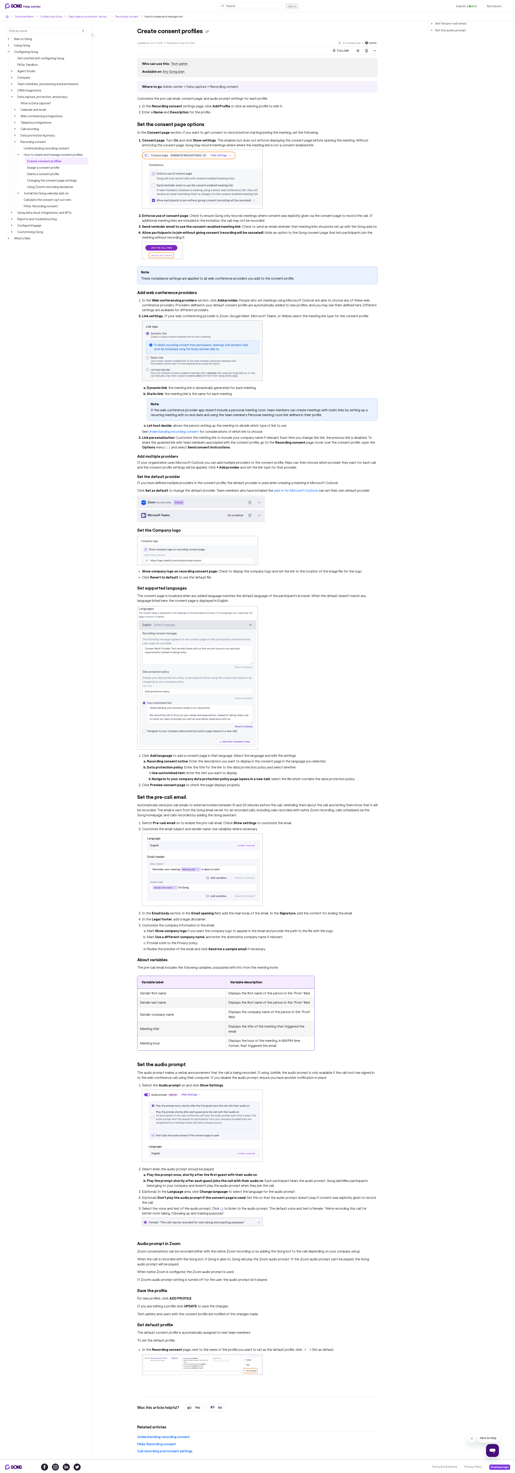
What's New (22, 238)
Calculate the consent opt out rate (46, 199)
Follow (343, 50)
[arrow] (432, 23)
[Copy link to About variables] (174, 960)
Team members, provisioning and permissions (47, 83)
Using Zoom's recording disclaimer (50, 186)
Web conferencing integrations (40, 116)
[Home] (23, 6)
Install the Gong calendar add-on (45, 193)
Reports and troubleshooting (35, 219)
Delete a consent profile (42, 173)
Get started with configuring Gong (39, 58)
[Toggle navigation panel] (92, 34)
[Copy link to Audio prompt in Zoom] (187, 1233)
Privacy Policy (473, 1466)
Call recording (30, 128)
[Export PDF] (366, 50)
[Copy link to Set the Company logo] (186, 530)
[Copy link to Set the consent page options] (211, 124)
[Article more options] (374, 50)
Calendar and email (33, 109)
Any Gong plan (172, 71)
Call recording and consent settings (162, 1440)
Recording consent (123, 16)
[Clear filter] (83, 31)
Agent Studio (25, 71)
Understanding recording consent (45, 148)
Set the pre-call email (449, 23)
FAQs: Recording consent (41, 206)
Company (23, 77)
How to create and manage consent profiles (52, 154)
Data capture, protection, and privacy (86, 16)
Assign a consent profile (42, 167)
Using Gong (22, 45)
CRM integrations (28, 90)
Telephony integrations (35, 122)
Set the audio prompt (448, 30)
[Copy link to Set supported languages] (191, 588)
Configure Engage (29, 225)
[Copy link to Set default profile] (178, 1315)
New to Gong (22, 38)
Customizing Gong (29, 231)
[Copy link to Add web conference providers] (202, 292)
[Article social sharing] (357, 50)
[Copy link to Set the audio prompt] (192, 1059)
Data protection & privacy (37, 135)
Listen (373, 42)
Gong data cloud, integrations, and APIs (43, 212)
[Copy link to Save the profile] (174, 1280)
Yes (194, 1397)
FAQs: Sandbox (27, 64)
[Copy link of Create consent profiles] (209, 31)
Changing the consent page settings (50, 180)
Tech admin (178, 63)
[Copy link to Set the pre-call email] (192, 797)
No (217, 1397)
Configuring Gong (49, 16)
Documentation (24, 16)
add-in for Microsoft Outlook (285, 490)
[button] (259, 6)
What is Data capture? (35, 103)
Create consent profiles (42, 161)
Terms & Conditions (444, 1466)
